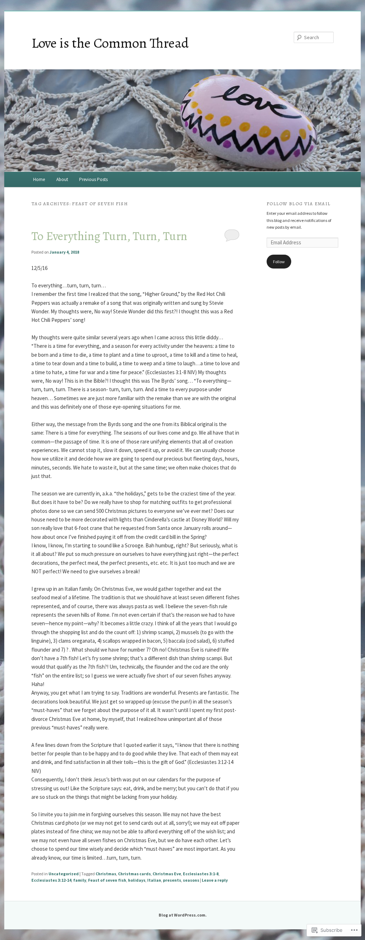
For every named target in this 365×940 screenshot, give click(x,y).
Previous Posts (93, 179)
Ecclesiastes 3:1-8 (201, 873)
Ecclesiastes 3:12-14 (51, 880)
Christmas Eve (167, 873)
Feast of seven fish (107, 880)
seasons (191, 880)
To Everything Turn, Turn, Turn (109, 236)
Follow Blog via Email (298, 204)
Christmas (106, 873)
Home (39, 179)
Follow (279, 261)
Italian (154, 880)
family (79, 880)
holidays (136, 880)
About (62, 179)
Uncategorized (63, 873)
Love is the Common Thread (110, 42)
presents (172, 880)
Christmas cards (134, 873)
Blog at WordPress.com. (183, 915)
